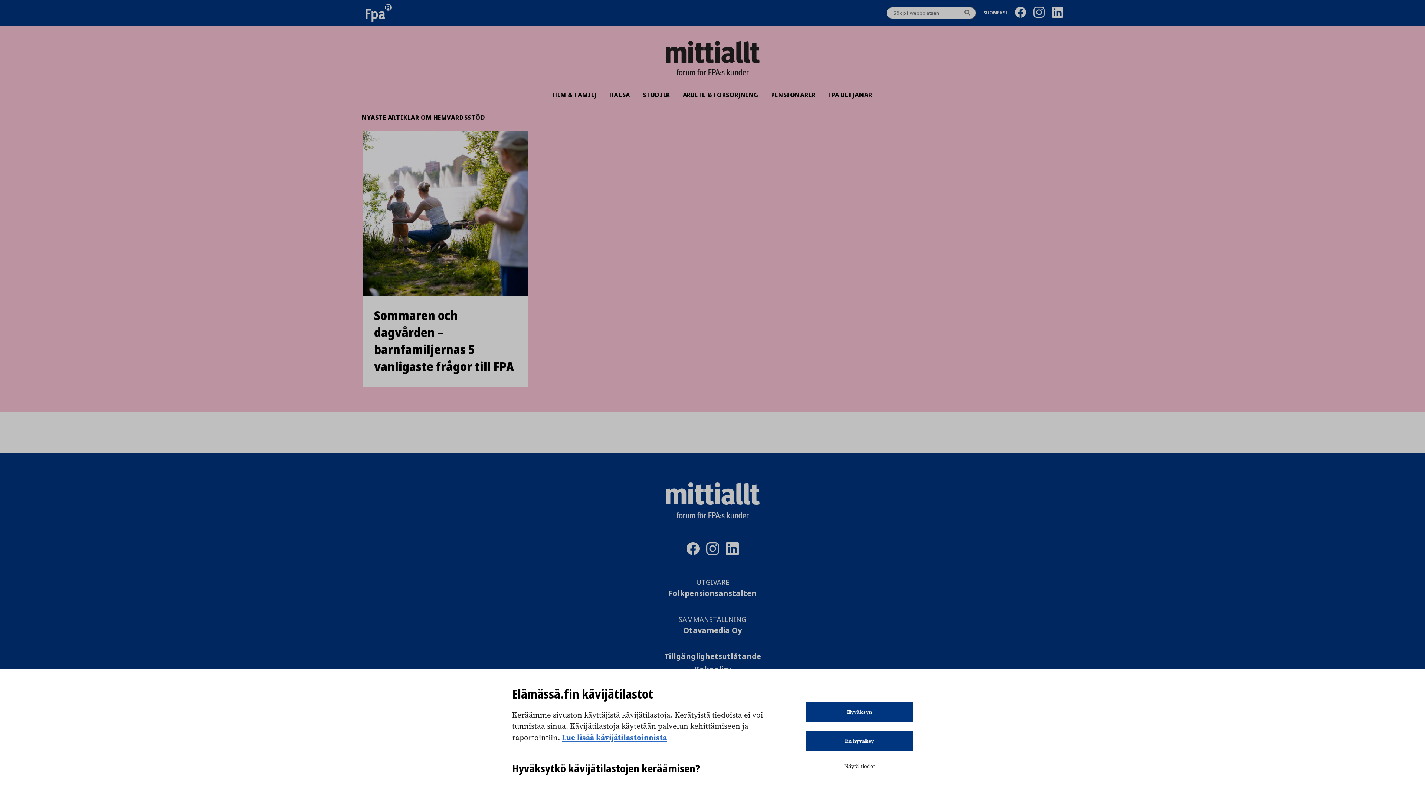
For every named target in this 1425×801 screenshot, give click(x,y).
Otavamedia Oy (712, 630)
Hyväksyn (859, 712)
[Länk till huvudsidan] (712, 52)
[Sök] (967, 13)
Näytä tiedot (859, 766)
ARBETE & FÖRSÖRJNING (721, 94)
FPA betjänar (850, 94)
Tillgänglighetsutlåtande (712, 656)
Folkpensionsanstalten (712, 593)
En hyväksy (859, 741)
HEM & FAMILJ (575, 94)
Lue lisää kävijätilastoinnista (614, 737)
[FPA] (378, 13)
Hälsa (619, 94)
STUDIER (656, 94)
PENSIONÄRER (793, 94)
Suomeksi (995, 13)
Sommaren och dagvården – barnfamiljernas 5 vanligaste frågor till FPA (444, 341)
